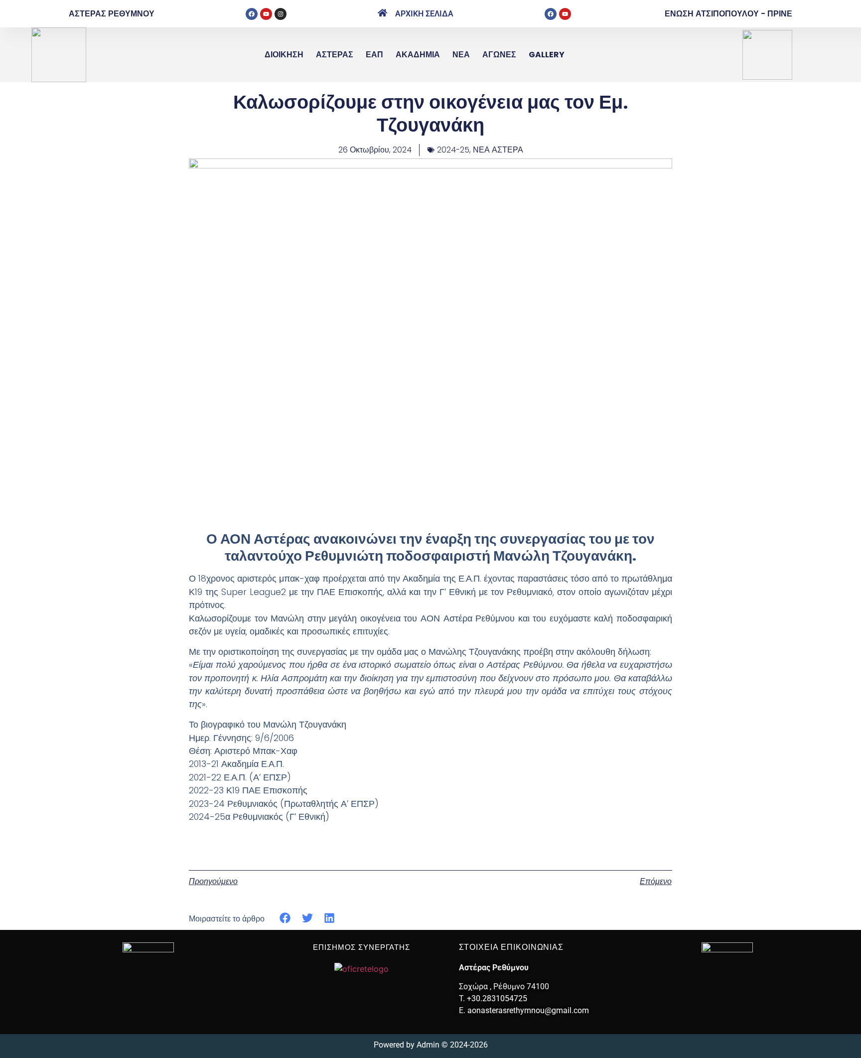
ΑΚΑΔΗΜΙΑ (418, 54)
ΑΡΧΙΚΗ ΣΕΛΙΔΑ (424, 13)
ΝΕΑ (461, 54)
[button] (285, 918)
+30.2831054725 (497, 998)
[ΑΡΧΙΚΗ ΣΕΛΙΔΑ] (382, 12)
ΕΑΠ (374, 54)
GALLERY (547, 54)
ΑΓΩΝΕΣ (499, 54)
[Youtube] (266, 14)
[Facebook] (252, 14)
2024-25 (453, 149)
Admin (428, 1045)
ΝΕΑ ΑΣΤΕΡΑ (498, 149)
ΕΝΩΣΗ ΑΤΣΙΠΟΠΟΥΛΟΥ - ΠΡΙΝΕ (728, 13)
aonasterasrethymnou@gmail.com (528, 1010)
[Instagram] (281, 14)
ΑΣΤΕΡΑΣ (334, 54)
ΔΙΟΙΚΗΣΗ (284, 54)
